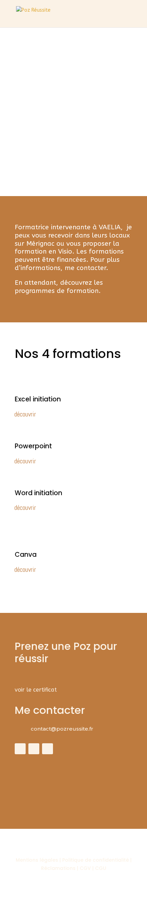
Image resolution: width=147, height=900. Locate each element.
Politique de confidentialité (96, 860)
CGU (100, 868)
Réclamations (58, 868)
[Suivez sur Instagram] (33, 748)
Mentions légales (37, 860)
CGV (85, 868)
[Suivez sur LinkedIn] (47, 748)
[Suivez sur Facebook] (20, 748)
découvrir (25, 414)
